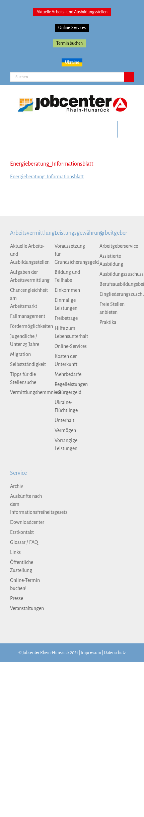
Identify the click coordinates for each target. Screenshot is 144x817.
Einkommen (67, 290)
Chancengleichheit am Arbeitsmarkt (27, 298)
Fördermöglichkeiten (27, 326)
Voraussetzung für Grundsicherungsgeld (72, 254)
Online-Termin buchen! (25, 584)
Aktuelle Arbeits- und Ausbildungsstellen (72, 12)
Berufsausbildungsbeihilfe (116, 284)
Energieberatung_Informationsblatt (47, 176)
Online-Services (72, 27)
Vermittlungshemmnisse (27, 392)
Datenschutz (115, 652)
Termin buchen (69, 43)
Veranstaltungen (27, 608)
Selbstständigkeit (27, 364)
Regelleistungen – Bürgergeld (71, 388)
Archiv (16, 486)
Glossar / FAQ (24, 542)
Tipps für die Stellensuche (23, 378)
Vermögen (65, 430)
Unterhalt (64, 420)
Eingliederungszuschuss (116, 294)
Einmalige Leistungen (66, 304)
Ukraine (72, 62)
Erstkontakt (22, 532)
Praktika (107, 322)
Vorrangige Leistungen (66, 444)
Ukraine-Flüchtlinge (66, 406)
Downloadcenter (27, 522)
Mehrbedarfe (68, 374)
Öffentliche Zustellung (21, 566)
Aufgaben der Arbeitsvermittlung (27, 276)
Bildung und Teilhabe (67, 276)
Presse (16, 598)
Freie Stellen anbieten (112, 308)
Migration (20, 354)
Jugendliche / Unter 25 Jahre (24, 340)
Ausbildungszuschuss (116, 274)
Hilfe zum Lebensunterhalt (71, 332)
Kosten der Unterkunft (66, 360)
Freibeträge (66, 318)
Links (15, 552)
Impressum (91, 652)
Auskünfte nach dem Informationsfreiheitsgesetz (27, 504)
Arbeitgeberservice (116, 246)
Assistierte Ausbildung (111, 260)
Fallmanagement (27, 316)
